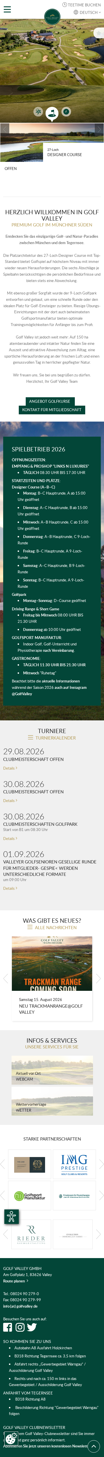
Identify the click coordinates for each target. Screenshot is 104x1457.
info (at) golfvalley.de (20, 1306)
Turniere (52, 731)
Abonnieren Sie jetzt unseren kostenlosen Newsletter (47, 1446)
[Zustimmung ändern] (11, 1438)
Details (10, 768)
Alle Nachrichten (56, 927)
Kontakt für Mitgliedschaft (51, 409)
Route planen (15, 1281)
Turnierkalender (56, 738)
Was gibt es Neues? (52, 920)
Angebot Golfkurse (50, 401)
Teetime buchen (81, 5)
